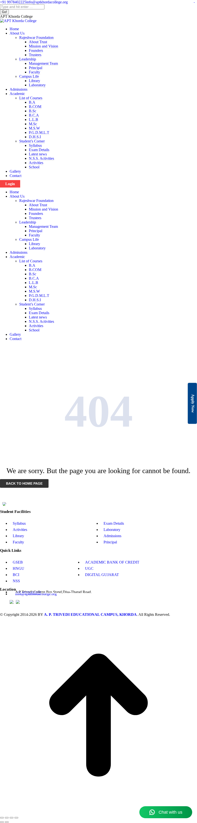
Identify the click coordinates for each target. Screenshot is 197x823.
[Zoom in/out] (16, 817)
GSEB (18, 562)
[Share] (7, 817)
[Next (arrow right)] (7, 822)
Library (18, 536)
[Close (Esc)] (2, 817)
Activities (20, 530)
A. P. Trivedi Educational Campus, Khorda (90, 614)
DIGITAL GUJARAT (102, 575)
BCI (16, 575)
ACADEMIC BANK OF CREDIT (112, 562)
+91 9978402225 (13, 2)
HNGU (18, 568)
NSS (16, 581)
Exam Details (114, 523)
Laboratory (112, 530)
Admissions (112, 536)
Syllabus (19, 523)
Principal (110, 542)
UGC (89, 568)
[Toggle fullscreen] (11, 817)
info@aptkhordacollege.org (47, 2)
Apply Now (193, 403)
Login (10, 184)
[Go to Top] (98, 812)
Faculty (18, 542)
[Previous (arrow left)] (2, 822)
